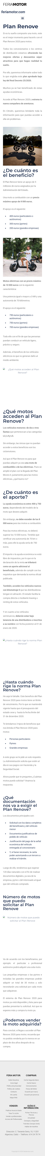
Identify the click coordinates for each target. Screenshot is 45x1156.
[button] (22, 18)
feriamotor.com (13, 12)
